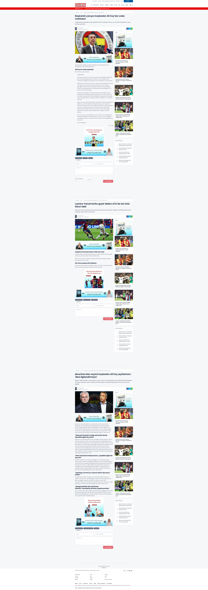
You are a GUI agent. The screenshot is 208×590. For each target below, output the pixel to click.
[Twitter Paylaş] (129, 29)
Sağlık (126, 5)
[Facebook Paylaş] (127, 29)
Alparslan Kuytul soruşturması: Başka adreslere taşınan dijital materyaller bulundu (105, 8)
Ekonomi (102, 5)
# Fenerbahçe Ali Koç (88, 528)
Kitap (116, 5)
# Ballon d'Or (94, 299)
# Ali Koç (85, 158)
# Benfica (96, 528)
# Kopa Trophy (87, 299)
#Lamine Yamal (79, 299)
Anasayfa (77, 12)
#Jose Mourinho (79, 528)
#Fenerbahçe (78, 158)
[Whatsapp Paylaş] (132, 29)
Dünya (122, 5)
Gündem (107, 5)
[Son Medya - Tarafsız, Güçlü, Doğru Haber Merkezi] (80, 4)
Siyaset (111, 5)
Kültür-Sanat (96, 5)
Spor (119, 5)
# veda (90, 158)
